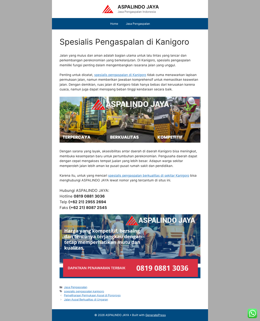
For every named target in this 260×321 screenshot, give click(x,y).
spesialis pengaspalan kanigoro (84, 291)
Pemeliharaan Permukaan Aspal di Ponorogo (92, 295)
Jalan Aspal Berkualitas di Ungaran (86, 299)
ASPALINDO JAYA (138, 7)
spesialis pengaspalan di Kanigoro (120, 75)
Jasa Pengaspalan (138, 23)
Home (114, 23)
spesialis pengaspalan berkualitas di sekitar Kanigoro (148, 175)
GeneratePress (155, 315)
